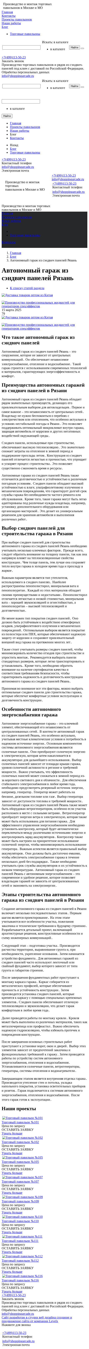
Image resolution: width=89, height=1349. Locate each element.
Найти (74, 47)
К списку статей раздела (27, 288)
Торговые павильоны (25, 34)
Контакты (9, 15)
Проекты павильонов (17, 19)
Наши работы (11, 23)
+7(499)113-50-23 (14, 57)
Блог (5, 27)
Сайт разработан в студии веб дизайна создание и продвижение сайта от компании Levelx (37, 1319)
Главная (7, 12)
